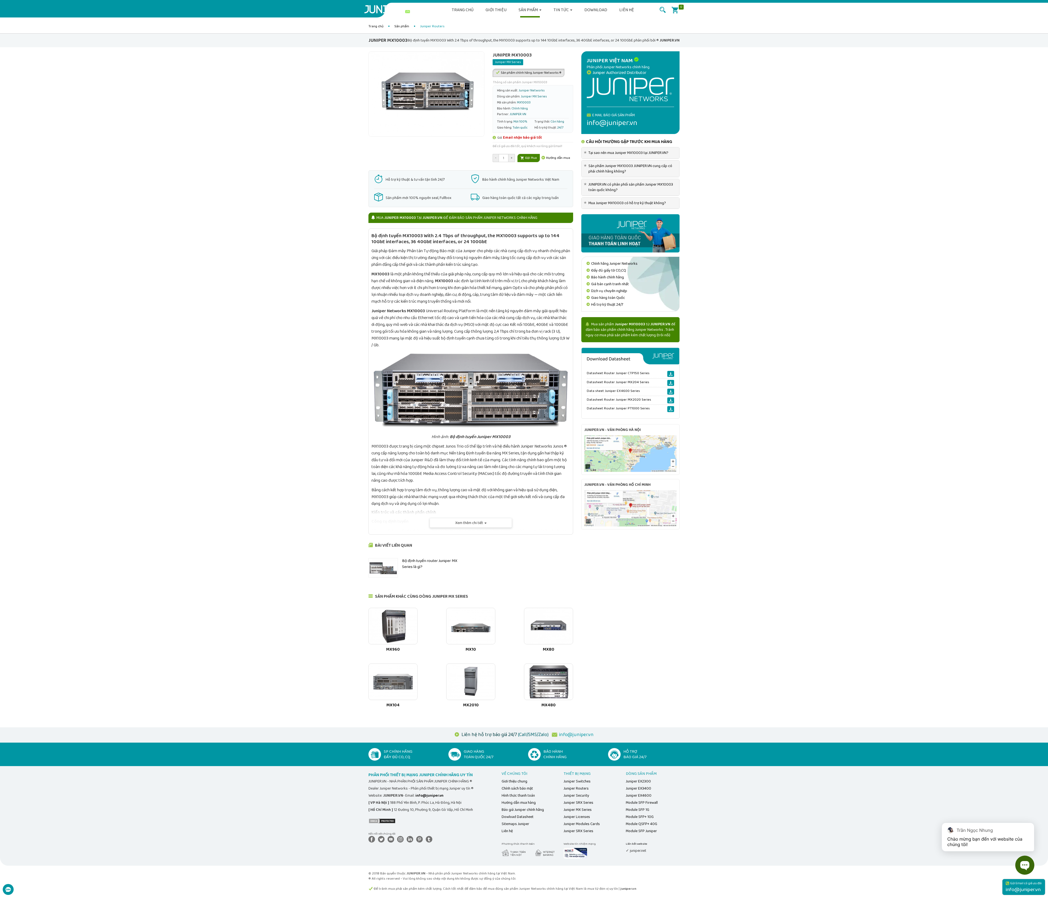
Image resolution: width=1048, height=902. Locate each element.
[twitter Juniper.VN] (382, 839)
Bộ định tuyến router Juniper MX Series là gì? (429, 564)
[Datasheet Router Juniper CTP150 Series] (670, 374)
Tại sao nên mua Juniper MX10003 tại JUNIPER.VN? (627, 153)
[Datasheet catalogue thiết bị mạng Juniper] (630, 356)
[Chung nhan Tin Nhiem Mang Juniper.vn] (575, 853)
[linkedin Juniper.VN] (411, 839)
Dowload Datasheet (518, 817)
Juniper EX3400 (638, 788)
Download (595, 10)
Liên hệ (626, 10)
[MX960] (393, 626)
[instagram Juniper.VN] (401, 839)
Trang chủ (463, 10)
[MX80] (548, 626)
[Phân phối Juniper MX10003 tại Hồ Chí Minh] (630, 508)
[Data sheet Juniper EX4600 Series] (670, 392)
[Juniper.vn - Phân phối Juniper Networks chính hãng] (630, 89)
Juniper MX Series (578, 810)
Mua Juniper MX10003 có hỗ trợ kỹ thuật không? (626, 203)
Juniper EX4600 (638, 796)
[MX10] (470, 626)
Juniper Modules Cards (582, 824)
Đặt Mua (531, 157)
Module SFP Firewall (642, 803)
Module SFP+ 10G (640, 817)
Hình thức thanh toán (518, 796)
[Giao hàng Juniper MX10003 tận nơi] (630, 233)
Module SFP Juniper (641, 831)
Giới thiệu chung (514, 781)
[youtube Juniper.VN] (392, 839)
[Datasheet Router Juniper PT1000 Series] (670, 409)
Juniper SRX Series (578, 803)
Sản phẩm (529, 10)
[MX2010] (470, 681)
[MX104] (393, 681)
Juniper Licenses (577, 817)
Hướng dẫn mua (557, 158)
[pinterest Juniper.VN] (420, 839)
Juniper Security (576, 796)
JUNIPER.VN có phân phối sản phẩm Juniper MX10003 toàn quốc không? (629, 187)
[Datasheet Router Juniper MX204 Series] (670, 383)
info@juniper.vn (576, 735)
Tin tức (561, 10)
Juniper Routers (576, 788)
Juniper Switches (577, 781)
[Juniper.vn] (389, 9)
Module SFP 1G (637, 810)
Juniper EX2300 (638, 781)
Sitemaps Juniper (515, 824)
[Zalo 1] (8, 892)
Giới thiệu (496, 10)
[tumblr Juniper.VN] (430, 839)
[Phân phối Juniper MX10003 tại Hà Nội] (630, 453)
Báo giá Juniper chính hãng (523, 810)
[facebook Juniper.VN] (372, 839)
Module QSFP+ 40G (641, 824)
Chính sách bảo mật (517, 788)
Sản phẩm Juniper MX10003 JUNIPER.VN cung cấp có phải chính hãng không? (629, 168)
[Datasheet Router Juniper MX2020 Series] (670, 400)
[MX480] (548, 681)
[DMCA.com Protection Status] (382, 821)
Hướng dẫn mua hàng (519, 803)
